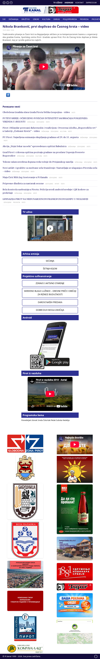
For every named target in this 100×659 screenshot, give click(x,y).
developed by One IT (95, 656)
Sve (4, 19)
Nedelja (66, 420)
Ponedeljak (26, 420)
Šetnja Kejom (50, 268)
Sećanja (50, 260)
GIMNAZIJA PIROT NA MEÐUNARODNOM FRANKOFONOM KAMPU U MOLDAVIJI (45, 199)
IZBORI (36, 19)
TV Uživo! (57, 2)
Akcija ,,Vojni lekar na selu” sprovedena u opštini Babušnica (34, 146)
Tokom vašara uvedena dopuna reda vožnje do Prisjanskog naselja (38, 161)
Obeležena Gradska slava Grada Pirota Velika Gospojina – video (36, 112)
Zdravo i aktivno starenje (50, 283)
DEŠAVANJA (13, 19)
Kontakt (79, 2)
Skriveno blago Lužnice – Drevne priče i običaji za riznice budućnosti (50, 293)
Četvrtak (47, 420)
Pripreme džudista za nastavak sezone (23, 183)
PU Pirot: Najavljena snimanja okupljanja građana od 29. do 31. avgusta (41, 137)
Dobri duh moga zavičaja (50, 310)
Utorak (34, 420)
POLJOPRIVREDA (70, 19)
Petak (53, 420)
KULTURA (46, 19)
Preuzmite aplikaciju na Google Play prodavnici (50, 345)
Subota (59, 420)
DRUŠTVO (25, 19)
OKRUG (56, 19)
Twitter (7, 2)
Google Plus (11, 2)
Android (69, 2)
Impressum (91, 2)
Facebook (4, 2)
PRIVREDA (84, 19)
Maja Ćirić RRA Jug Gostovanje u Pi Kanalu (25, 177)
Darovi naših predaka (50, 302)
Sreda (40, 420)
